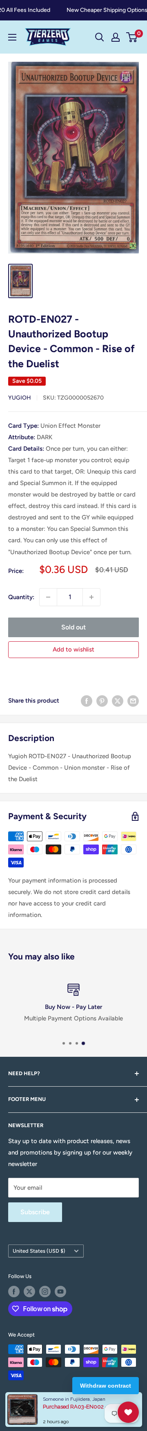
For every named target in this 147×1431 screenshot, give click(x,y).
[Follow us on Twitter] (29, 1291)
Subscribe (35, 1212)
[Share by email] (133, 701)
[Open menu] (12, 37)
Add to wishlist (73, 649)
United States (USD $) (39, 1251)
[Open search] (99, 37)
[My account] (115, 37)
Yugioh (19, 397)
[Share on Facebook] (86, 701)
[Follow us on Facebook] (14, 1291)
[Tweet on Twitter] (117, 701)
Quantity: (21, 597)
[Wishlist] (128, 1412)
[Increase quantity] (91, 597)
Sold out (73, 627)
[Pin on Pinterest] (102, 701)
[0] (132, 37)
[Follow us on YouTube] (60, 1291)
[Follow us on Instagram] (45, 1291)
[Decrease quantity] (48, 597)
